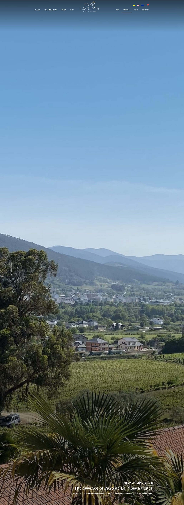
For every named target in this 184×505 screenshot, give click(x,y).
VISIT (117, 10)
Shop (72, 10)
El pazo (37, 10)
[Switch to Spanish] (134, 5)
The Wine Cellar (51, 10)
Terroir (126, 10)
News (136, 10)
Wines (63, 10)
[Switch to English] (138, 5)
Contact (145, 10)
